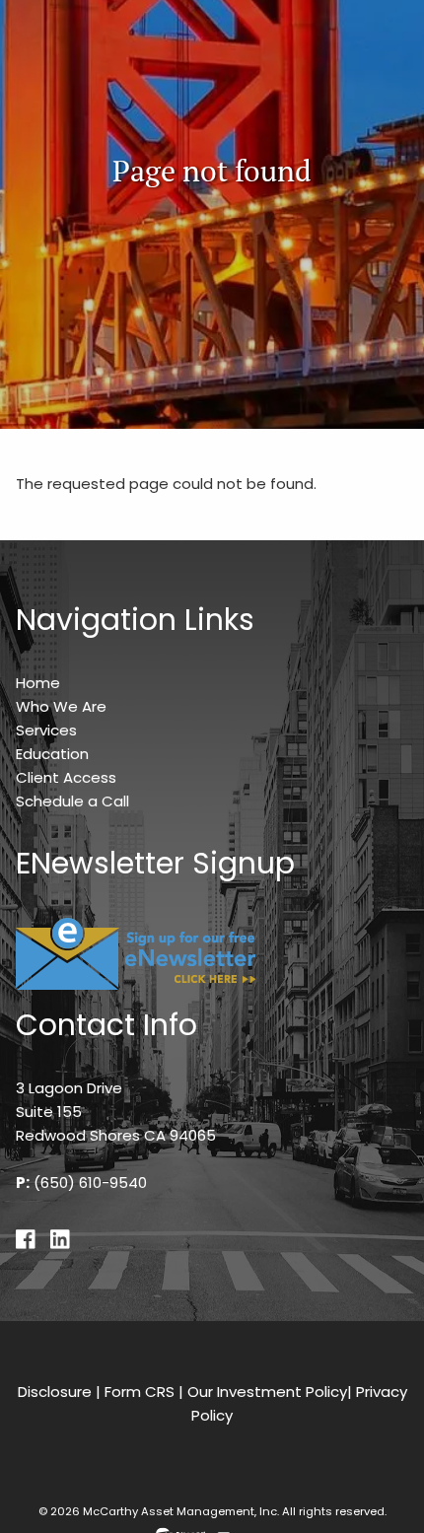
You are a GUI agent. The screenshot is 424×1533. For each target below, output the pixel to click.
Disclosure (55, 1391)
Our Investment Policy (267, 1391)
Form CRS (140, 1391)
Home (38, 682)
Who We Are (61, 706)
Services (46, 730)
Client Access (66, 777)
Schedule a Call (72, 801)
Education (52, 753)
